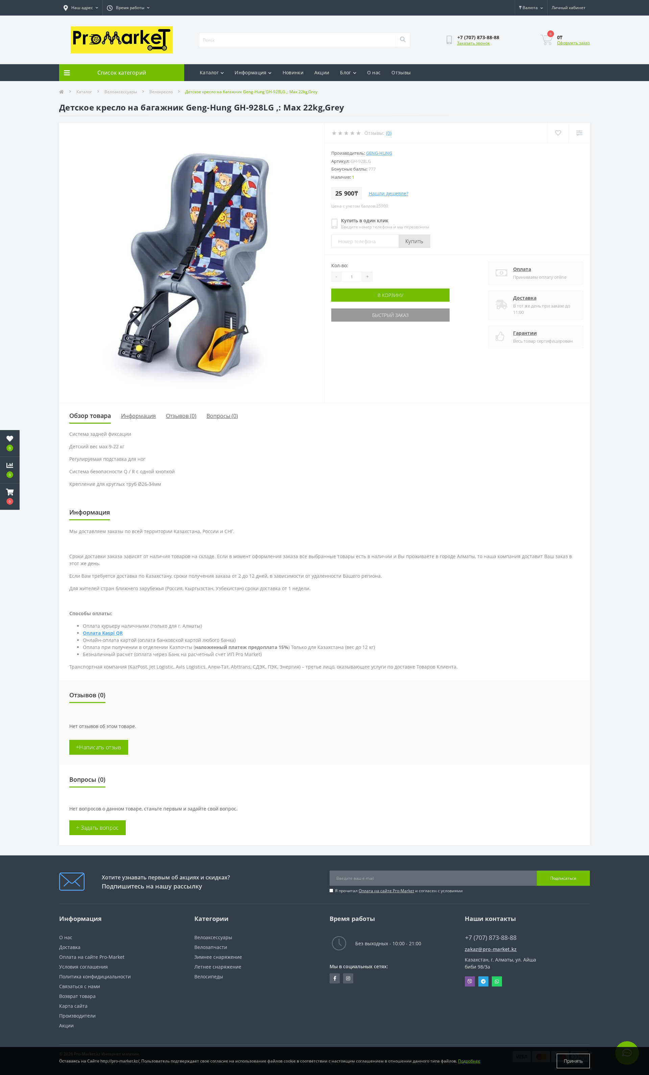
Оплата (522, 269)
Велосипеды (208, 976)
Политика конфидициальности (95, 976)
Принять (573, 1061)
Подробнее (469, 1061)
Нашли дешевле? (388, 193)
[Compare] (579, 133)
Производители (77, 1015)
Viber (470, 981)
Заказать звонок (473, 43)
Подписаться (563, 878)
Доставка (524, 298)
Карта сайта (73, 1006)
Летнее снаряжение (217, 967)
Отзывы (401, 72)
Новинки (293, 72)
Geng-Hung (379, 153)
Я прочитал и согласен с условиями (399, 891)
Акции (322, 72)
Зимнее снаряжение (218, 957)
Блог (345, 72)
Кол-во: (339, 265)
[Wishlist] (558, 133)
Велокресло (161, 92)
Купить (414, 241)
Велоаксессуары (120, 92)
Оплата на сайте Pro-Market (386, 891)
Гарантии (525, 333)
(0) (388, 133)
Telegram (483, 981)
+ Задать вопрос (97, 827)
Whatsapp (497, 981)
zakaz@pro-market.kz (491, 949)
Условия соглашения (83, 967)
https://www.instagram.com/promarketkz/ (348, 978)
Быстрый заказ (390, 315)
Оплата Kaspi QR (103, 633)
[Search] (402, 40)
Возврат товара (77, 996)
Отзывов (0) (181, 416)
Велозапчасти (210, 947)
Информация (250, 72)
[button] (10, 496)
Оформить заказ (573, 43)
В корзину (390, 295)
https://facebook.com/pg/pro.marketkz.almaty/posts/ (335, 978)
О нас (374, 72)
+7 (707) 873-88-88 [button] (490, 938)
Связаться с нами (79, 986)
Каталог (209, 72)
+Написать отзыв (98, 747)
